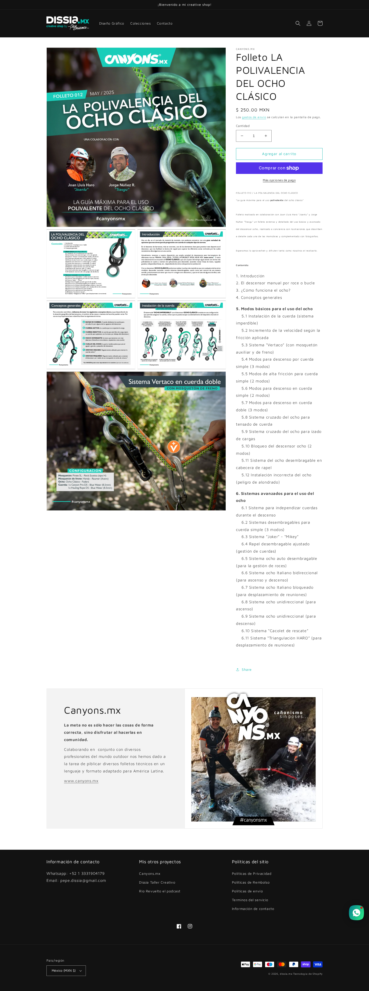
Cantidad (243, 126)
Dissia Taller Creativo (157, 882)
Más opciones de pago (279, 180)
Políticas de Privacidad (252, 873)
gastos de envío (254, 117)
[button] (297, 23)
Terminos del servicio (250, 900)
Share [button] (247, 669)
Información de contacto (253, 908)
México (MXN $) (64, 970)
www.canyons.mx (81, 780)
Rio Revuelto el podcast (159, 891)
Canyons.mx (149, 873)
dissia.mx (286, 973)
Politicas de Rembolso (251, 882)
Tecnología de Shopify (308, 973)
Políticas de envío (247, 891)
